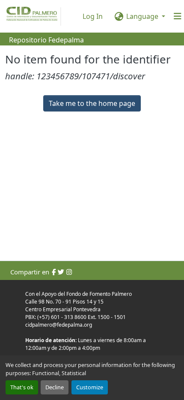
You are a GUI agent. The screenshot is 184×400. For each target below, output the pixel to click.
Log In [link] (93, 16)
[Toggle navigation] (177, 16)
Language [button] (142, 16)
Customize (89, 387)
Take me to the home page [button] (92, 103)
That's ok (21, 387)
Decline (54, 387)
